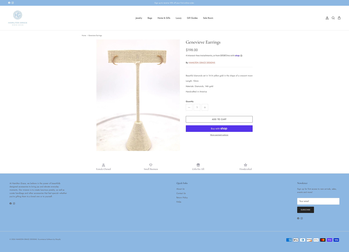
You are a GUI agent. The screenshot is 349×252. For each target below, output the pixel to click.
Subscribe (305, 209)
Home (84, 35)
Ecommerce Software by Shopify (49, 239)
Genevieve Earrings (95, 35)
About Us (180, 188)
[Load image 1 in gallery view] (138, 95)
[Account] (326, 18)
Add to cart (219, 119)
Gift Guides (192, 18)
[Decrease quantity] (189, 107)
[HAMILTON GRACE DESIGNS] (17, 18)
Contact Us (181, 193)
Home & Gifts (164, 18)
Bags (150, 18)
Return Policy (182, 197)
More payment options (219, 135)
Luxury (178, 18)
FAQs (178, 201)
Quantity (189, 101)
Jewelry (139, 18)
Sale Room (208, 18)
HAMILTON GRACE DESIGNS (202, 62)
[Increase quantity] (205, 107)
